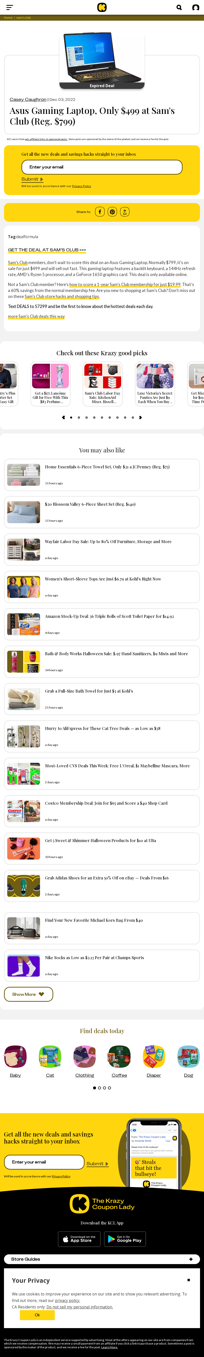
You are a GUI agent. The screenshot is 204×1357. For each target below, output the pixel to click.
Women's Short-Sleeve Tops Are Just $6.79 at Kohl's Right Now (103, 578)
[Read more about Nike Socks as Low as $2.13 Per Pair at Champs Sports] (22, 966)
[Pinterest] (112, 212)
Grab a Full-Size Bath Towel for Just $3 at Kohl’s (89, 691)
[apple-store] (79, 1239)
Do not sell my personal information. (80, 1307)
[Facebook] (100, 212)
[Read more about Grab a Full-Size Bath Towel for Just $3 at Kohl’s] (22, 699)
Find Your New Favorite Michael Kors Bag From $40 (94, 920)
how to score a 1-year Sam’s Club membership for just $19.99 (125, 284)
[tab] (71, 418)
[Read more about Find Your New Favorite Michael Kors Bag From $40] (22, 928)
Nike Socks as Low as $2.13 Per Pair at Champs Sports (94, 957)
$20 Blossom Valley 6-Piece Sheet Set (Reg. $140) (90, 504)
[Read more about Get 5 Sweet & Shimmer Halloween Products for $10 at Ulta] (22, 848)
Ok (37, 1315)
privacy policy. (67, 1300)
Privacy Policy (81, 186)
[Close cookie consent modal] (188, 1280)
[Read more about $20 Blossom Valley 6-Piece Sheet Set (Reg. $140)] (22, 512)
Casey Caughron (28, 99)
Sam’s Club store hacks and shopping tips (62, 296)
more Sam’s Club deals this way (36, 316)
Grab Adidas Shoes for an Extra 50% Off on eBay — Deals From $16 (107, 877)
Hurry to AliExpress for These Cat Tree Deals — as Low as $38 (102, 728)
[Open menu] (21, 7)
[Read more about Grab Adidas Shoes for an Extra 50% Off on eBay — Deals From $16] (22, 886)
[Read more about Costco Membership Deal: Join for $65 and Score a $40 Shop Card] (22, 811)
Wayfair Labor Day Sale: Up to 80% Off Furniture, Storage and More (108, 541)
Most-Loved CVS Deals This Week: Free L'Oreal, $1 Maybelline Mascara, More (117, 765)
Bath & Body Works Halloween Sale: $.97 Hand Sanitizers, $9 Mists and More (116, 653)
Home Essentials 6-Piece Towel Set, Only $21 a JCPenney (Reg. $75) (107, 466)
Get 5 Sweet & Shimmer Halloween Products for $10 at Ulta (100, 840)
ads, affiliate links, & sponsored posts (46, 139)
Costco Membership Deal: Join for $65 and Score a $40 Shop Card (106, 803)
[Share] (125, 212)
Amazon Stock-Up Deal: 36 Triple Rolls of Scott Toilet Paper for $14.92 (109, 616)
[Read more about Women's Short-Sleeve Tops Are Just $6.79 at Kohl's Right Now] (22, 587)
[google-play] (125, 1239)
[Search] (179, 7)
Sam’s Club (18, 262)
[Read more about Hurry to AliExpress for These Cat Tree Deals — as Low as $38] (22, 736)
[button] (191, 1259)
